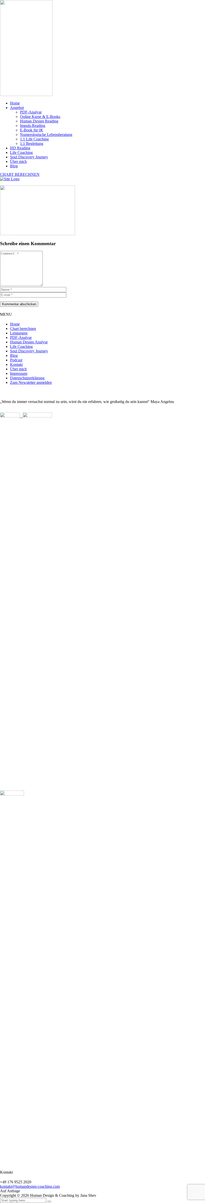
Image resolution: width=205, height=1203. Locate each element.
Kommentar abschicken (19, 304)
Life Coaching (21, 152)
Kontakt (16, 364)
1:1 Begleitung (31, 143)
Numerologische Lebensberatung (46, 134)
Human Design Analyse (29, 342)
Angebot (17, 107)
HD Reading (20, 148)
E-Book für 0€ (31, 130)
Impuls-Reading (32, 125)
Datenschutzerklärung (27, 378)
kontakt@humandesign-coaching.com (30, 1186)
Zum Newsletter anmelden (31, 382)
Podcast (16, 360)
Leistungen (19, 333)
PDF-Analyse (31, 112)
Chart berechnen (23, 328)
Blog (14, 166)
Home (15, 103)
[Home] (10, 179)
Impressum (18, 373)
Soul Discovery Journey (29, 157)
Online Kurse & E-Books (40, 116)
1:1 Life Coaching (34, 139)
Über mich (18, 161)
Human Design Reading (39, 121)
